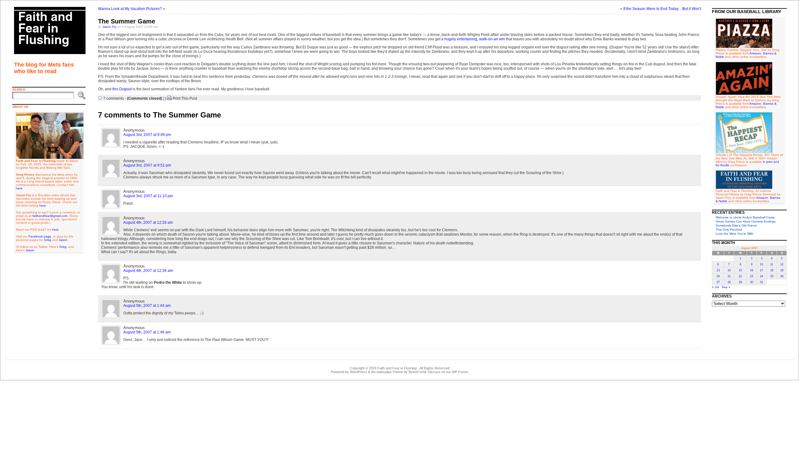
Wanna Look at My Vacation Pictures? (130, 9)
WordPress (358, 372)
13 (718, 270)
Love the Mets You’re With (734, 233)
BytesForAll (417, 372)
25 (771, 276)
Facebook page (39, 236)
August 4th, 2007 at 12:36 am (148, 270)
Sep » (726, 287)
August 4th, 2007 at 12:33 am (148, 222)
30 (751, 282)
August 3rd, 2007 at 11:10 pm (148, 196)
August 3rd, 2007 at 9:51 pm (147, 165)
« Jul (715, 287)
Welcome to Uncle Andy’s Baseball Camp (745, 217)
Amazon (755, 53)
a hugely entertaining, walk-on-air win (473, 39)
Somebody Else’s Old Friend (736, 225)
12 (781, 264)
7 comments (113, 98)
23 (751, 276)
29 (740, 282)
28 (729, 282)
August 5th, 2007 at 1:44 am (147, 305)
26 (781, 276)
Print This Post (185, 98)
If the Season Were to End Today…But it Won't (662, 9)
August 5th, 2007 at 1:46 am (147, 332)
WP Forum (460, 372)
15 (740, 270)
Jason (63, 240)
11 (771, 264)
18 (771, 270)
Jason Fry (109, 26)
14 (729, 270)
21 (729, 276)
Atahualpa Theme (389, 372)
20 (718, 276)
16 (751, 270)
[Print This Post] (169, 98)
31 (761, 282)
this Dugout (122, 89)
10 (761, 264)
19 (781, 270)
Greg (47, 240)
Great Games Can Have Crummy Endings (746, 221)
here (19, 188)
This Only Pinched (729, 229)
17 (761, 270)
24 (761, 276)
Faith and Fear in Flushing (397, 368)
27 (718, 282)
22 (740, 276)
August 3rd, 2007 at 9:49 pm (147, 134)
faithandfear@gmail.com (49, 216)
